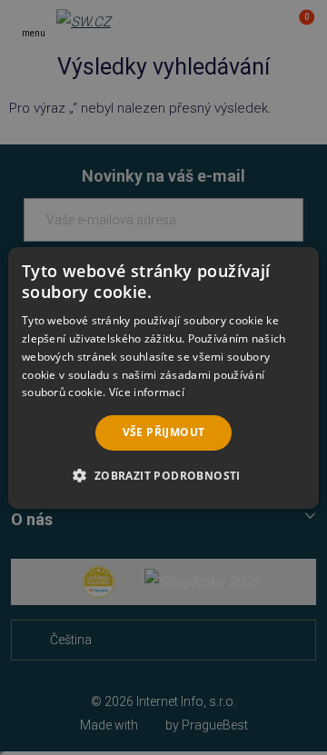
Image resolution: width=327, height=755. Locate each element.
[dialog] (163, 377)
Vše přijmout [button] (164, 432)
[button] (163, 475)
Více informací (146, 392)
